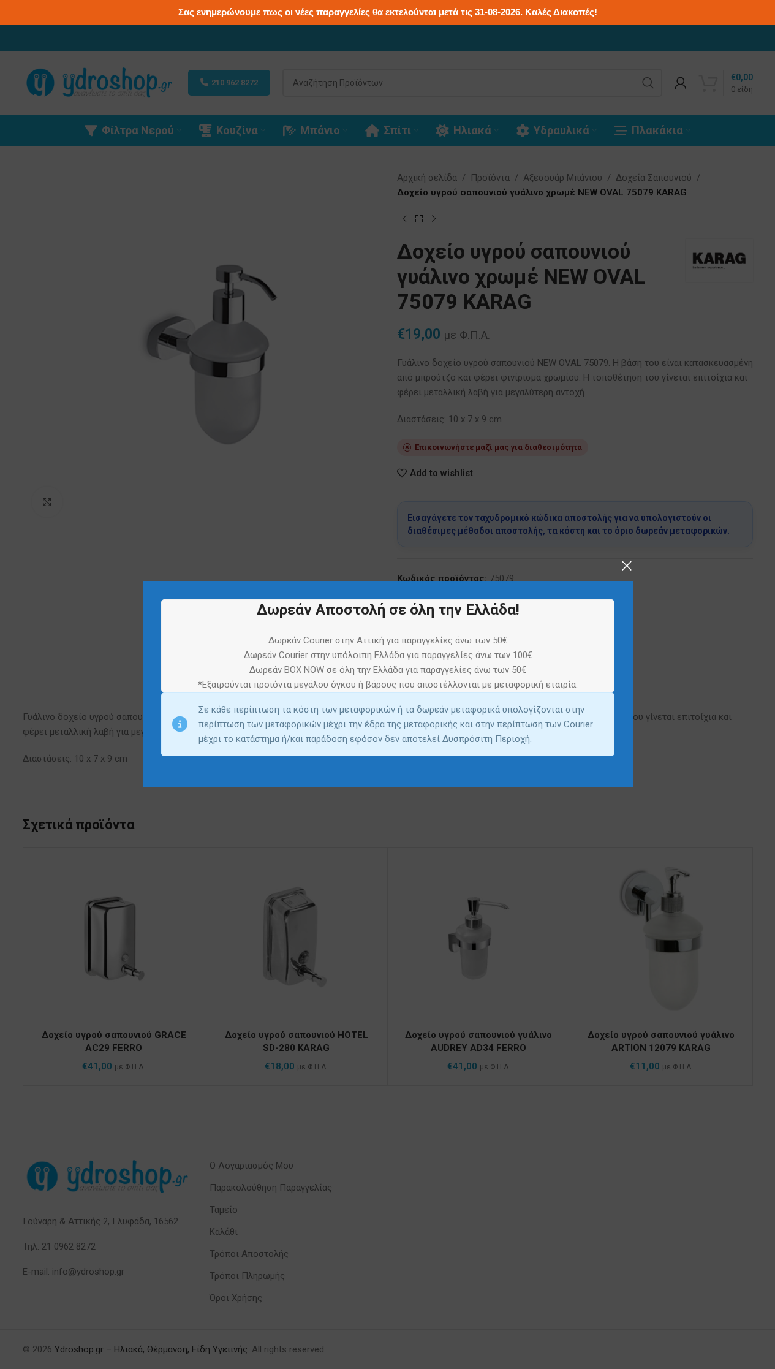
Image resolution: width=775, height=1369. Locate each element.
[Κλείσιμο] (626, 565)
